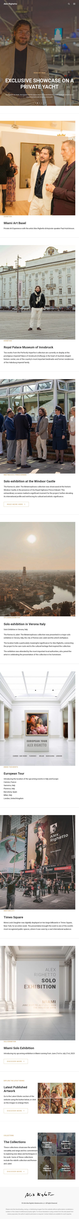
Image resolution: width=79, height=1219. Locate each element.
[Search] (68, 4)
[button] (74, 4)
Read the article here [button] (38, 96)
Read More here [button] (15, 504)
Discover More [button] (14, 1061)
